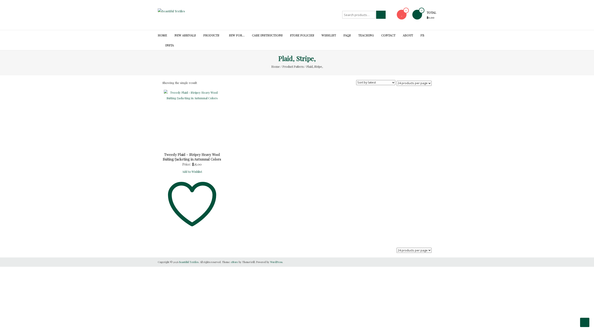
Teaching (366, 35)
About (408, 35)
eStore (234, 262)
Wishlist (329, 35)
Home (162, 35)
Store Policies (302, 35)
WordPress (276, 262)
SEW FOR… (237, 35)
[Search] (381, 15)
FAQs (347, 35)
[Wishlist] (401, 14)
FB (422, 35)
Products (211, 35)
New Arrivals (185, 35)
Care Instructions (267, 35)
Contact (388, 35)
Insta (169, 45)
